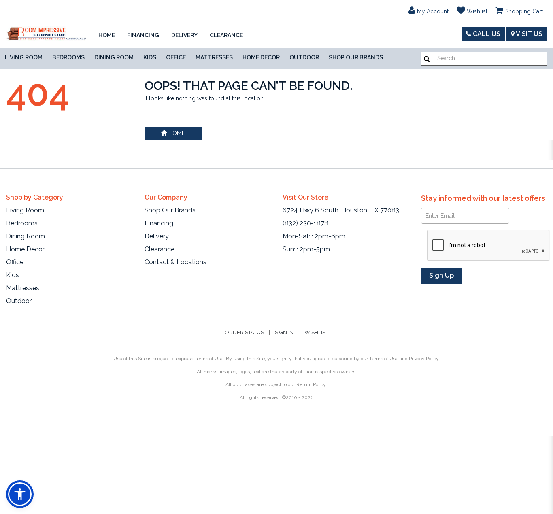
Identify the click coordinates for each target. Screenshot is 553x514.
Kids (149, 57)
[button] (428, 10)
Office (176, 57)
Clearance (226, 35)
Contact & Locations (175, 262)
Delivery (184, 35)
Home (106, 35)
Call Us (485, 34)
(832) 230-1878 (305, 223)
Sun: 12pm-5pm (306, 249)
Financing (143, 35)
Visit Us (528, 34)
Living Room (24, 57)
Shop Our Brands (356, 57)
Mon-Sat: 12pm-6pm (314, 236)
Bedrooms (68, 57)
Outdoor (304, 57)
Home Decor (261, 57)
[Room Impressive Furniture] (46, 34)
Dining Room (114, 57)
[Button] (426, 59)
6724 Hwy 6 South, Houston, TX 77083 (341, 210)
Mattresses (214, 57)
